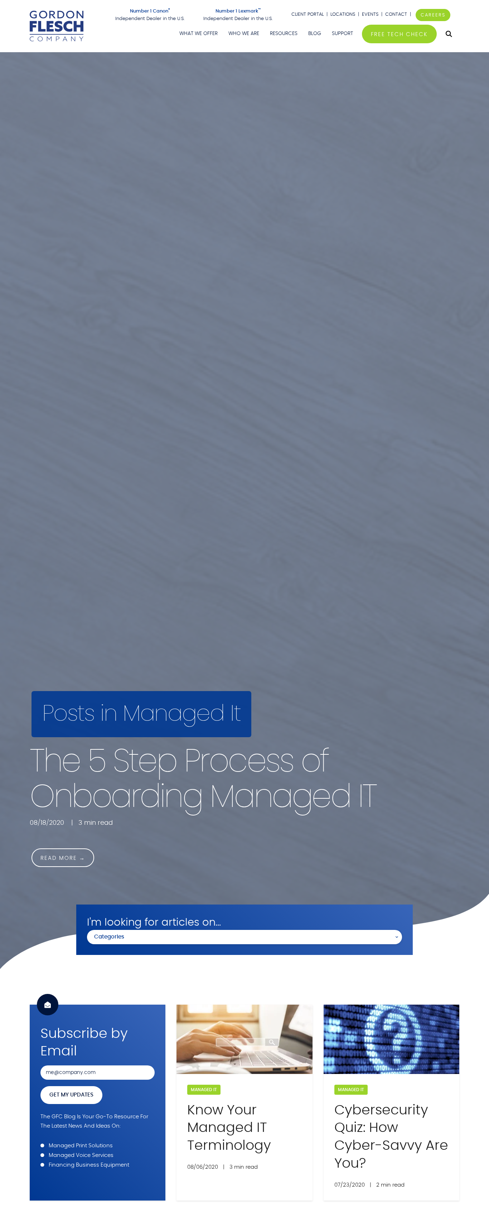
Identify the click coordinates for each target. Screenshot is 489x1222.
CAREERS (433, 15)
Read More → (62, 858)
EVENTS (370, 14)
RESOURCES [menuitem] (283, 33)
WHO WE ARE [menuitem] (243, 33)
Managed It (204, 1090)
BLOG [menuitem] (314, 33)
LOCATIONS (342, 14)
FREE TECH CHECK (399, 34)
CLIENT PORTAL (307, 14)
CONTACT (396, 14)
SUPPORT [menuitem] (342, 33)
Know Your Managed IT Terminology (229, 1128)
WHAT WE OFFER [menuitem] (198, 33)
